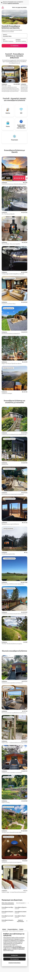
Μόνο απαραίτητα (14, 959)
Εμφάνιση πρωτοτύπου (13, 3)
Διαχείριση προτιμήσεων (14, 962)
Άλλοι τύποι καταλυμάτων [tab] (8, 903)
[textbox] (8, 41)
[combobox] (14, 36)
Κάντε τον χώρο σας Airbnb (19, 7)
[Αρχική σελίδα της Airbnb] (3, 7)
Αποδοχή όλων (14, 955)
